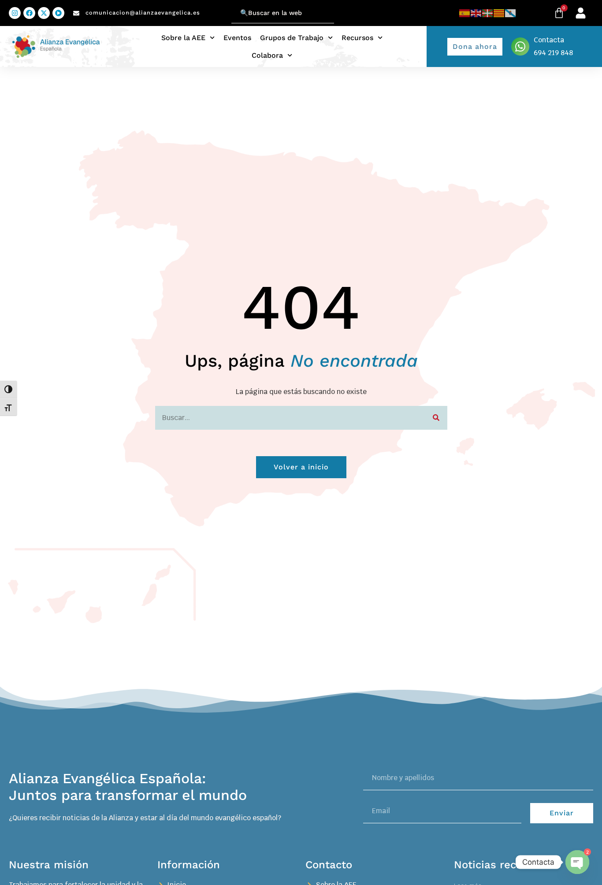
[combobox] (282, 13)
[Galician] (511, 13)
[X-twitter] (44, 13)
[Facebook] (29, 13)
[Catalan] (499, 13)
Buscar (220, 7)
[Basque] (488, 13)
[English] (476, 13)
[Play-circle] (58, 13)
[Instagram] (15, 13)
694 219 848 (553, 52)
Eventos (237, 37)
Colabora (267, 55)
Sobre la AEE (183, 37)
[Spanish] (465, 13)
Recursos (357, 37)
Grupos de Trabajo (291, 37)
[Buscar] (436, 418)
